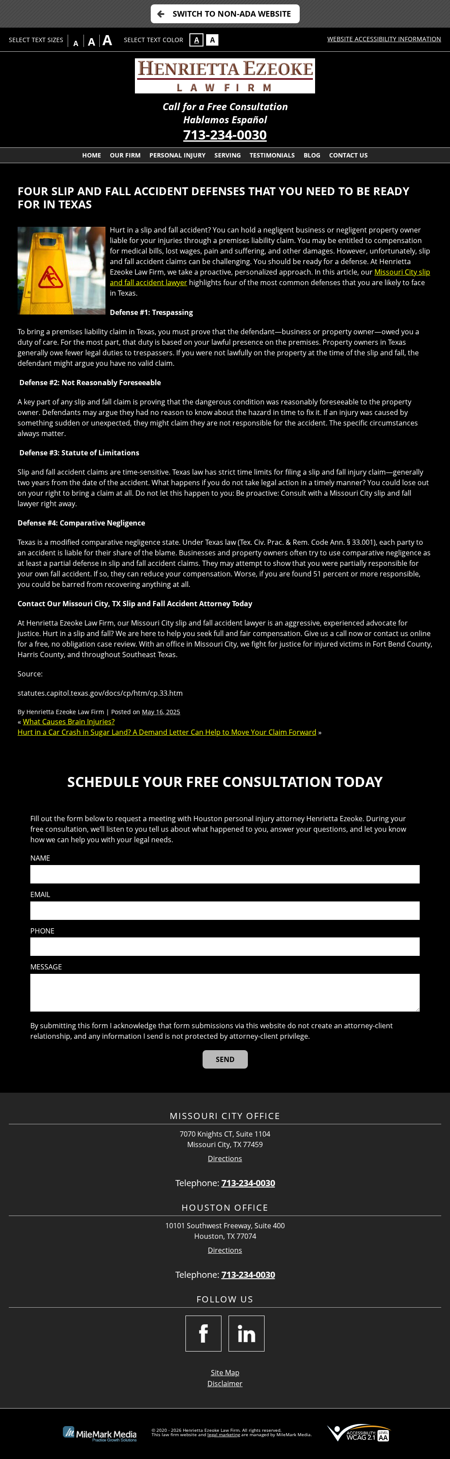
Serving (227, 155)
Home (91, 155)
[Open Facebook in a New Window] (203, 1334)
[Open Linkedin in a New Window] (247, 1334)
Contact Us (348, 155)
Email (40, 894)
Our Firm (125, 155)
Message (46, 967)
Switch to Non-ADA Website (232, 13)
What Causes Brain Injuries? (69, 721)
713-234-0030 (225, 134)
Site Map (225, 1372)
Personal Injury (177, 155)
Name (40, 858)
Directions (225, 1158)
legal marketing (223, 1434)
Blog (312, 155)
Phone (42, 931)
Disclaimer (225, 1383)
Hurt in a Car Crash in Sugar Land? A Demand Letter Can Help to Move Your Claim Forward (167, 732)
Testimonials (272, 155)
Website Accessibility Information (384, 39)
